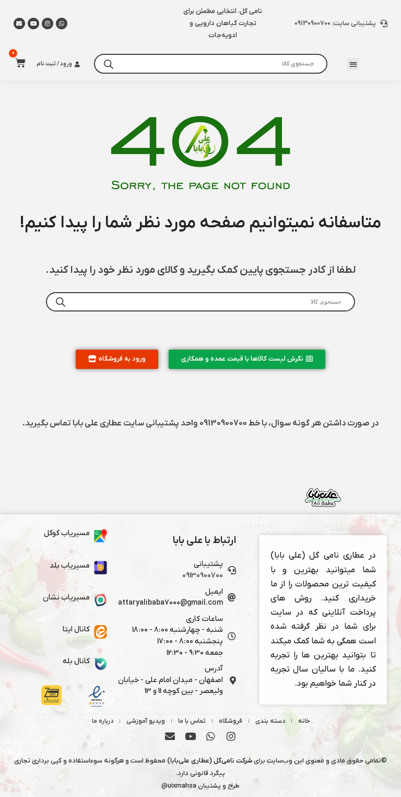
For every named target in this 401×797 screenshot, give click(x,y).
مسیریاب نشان (66, 598)
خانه (304, 721)
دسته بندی (270, 721)
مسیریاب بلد (70, 566)
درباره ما (102, 721)
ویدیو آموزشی (145, 721)
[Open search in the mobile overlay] (210, 64)
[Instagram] (47, 23)
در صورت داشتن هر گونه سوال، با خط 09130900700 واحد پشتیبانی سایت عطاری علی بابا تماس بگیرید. (200, 423)
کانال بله (76, 661)
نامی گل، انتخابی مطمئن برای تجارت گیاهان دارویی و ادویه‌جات (222, 23)
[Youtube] (33, 23)
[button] (353, 64)
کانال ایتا (76, 629)
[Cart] (17, 62)
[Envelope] (170, 736)
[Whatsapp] (61, 23)
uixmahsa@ (178, 785)
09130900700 (202, 576)
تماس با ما (192, 721)
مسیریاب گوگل (67, 533)
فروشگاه (230, 721)
